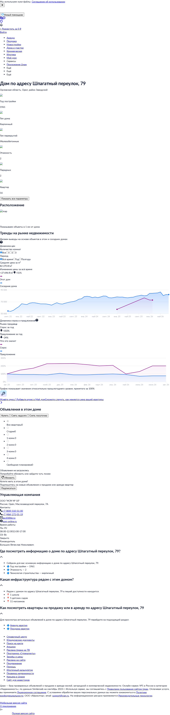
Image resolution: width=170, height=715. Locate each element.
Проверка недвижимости (20, 673)
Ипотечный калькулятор (20, 670)
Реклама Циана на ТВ (18, 650)
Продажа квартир (19, 628)
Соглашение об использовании (48, 1)
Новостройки (14, 44)
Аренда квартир (18, 625)
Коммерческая (14, 51)
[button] (88, 424)
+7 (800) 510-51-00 (13, 510)
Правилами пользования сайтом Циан (127, 689)
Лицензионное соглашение (31, 692)
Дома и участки (15, 47)
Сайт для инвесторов (18, 680)
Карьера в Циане (16, 676)
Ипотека (11, 54)
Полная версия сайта (23, 713)
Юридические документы (21, 640)
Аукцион (11, 646)
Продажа (12, 41)
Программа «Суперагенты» (21, 653)
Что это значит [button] (8, 340)
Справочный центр (17, 636)
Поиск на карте (15, 643)
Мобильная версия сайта (13, 702)
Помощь (11, 666)
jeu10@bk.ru (9, 517)
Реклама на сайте (16, 660)
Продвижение (14, 663)
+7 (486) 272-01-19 (13, 514)
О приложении (8, 706)
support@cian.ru (60, 695)
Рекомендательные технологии (135, 695)
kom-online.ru (10, 521)
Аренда (11, 37)
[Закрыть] (2, 5)
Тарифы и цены (15, 656)
